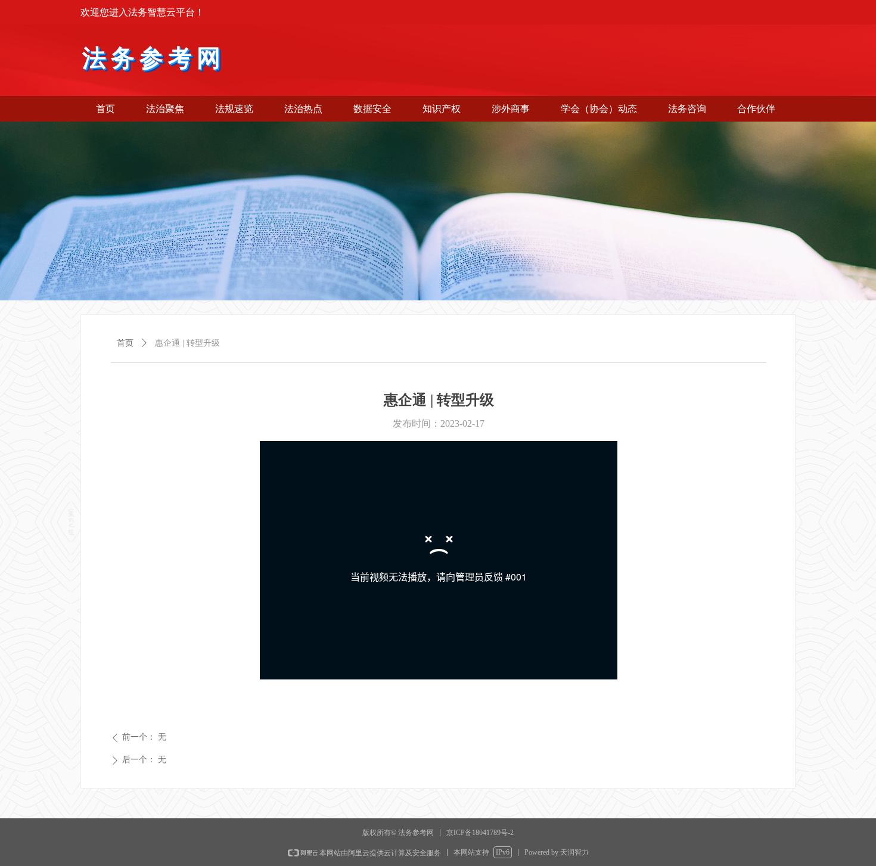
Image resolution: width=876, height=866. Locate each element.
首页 (125, 343)
